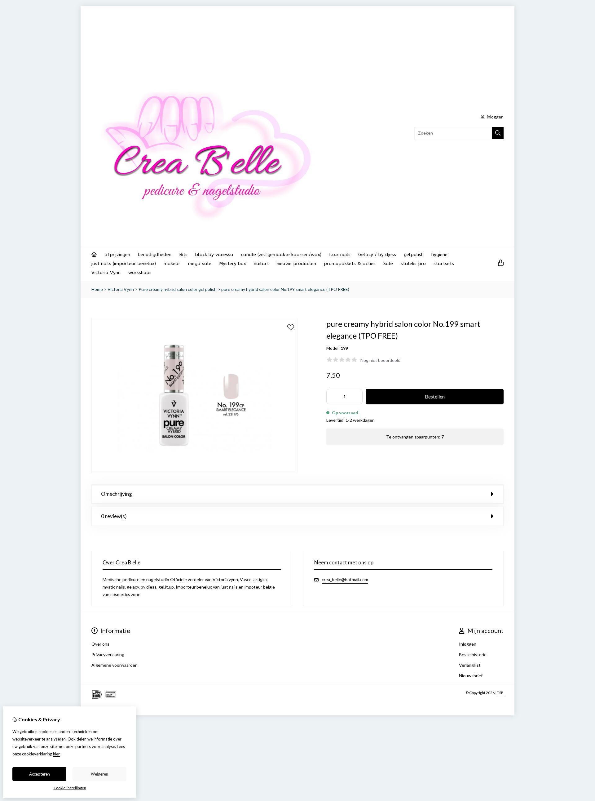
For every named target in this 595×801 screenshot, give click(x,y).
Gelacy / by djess (377, 254)
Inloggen (467, 644)
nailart (261, 263)
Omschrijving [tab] (116, 494)
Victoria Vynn (106, 272)
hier (56, 753)
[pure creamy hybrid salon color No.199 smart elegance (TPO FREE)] (194, 471)
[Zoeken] (498, 133)
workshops (140, 272)
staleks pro (413, 263)
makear (172, 263)
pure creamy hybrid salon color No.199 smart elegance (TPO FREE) (285, 289)
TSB (500, 692)
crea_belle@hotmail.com (345, 579)
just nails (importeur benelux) (123, 263)
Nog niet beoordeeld (380, 360)
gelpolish (414, 254)
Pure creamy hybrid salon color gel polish (178, 289)
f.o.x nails (339, 254)
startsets (444, 263)
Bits (183, 254)
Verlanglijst (470, 665)
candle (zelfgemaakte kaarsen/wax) (281, 254)
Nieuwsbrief (471, 675)
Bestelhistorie (473, 654)
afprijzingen (117, 254)
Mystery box (232, 263)
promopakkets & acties (350, 263)
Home (97, 289)
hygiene (439, 254)
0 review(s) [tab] (114, 516)
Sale (388, 263)
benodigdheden (154, 254)
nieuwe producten (296, 263)
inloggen (495, 116)
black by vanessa (214, 254)
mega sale (199, 263)
